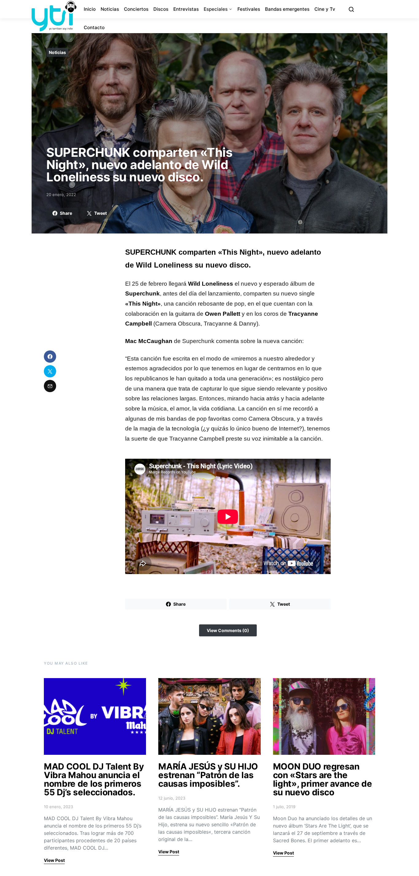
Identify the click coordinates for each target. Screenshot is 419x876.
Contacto (94, 27)
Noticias (110, 9)
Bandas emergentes (287, 9)
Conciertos (136, 9)
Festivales (248, 9)
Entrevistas (186, 9)
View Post (54, 860)
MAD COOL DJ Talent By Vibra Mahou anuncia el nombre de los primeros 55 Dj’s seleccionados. (94, 779)
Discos (160, 9)
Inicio (90, 9)
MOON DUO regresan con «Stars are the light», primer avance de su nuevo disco (322, 779)
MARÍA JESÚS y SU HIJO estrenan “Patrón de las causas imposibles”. (208, 775)
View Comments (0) (228, 630)
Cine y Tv (324, 9)
